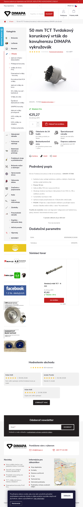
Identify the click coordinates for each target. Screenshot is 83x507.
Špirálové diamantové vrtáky (17, 102)
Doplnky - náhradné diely (16, 221)
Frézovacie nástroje (15, 142)
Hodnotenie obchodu (41, 362)
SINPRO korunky (17, 106)
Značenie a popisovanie (15, 188)
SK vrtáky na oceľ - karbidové (17, 92)
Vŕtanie (14, 54)
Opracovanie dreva (16, 174)
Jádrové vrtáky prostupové (16, 111)
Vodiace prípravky (17, 128)
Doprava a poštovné (37, 473)
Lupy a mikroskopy (15, 201)
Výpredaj (14, 233)
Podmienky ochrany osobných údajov (40, 486)
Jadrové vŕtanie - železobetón (17, 59)
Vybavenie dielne (15, 181)
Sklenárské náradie (15, 135)
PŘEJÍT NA (71, 6)
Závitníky (14, 207)
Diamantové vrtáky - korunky (17, 74)
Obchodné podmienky (38, 482)
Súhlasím (67, 496)
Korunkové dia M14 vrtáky (18, 80)
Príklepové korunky (18, 64)
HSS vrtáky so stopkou (16, 123)
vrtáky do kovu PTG (16, 69)
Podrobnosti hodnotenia (56, 52)
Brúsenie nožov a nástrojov (16, 166)
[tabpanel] (54, 282)
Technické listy (35, 479)
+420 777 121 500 (61, 450)
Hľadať (49, 14)
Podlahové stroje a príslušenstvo (17, 159)
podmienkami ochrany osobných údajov (39, 432)
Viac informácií (39, 498)
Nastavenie (16, 503)
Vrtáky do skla (16, 97)
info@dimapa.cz (37, 450)
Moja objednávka (9, 6)
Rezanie (14, 48)
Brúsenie (14, 38)
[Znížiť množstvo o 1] (38, 125)
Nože (13, 195)
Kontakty (20, 6)
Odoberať (68, 427)
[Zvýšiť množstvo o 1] (38, 122)
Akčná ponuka (16, 227)
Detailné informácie (47, 102)
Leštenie (14, 43)
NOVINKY (15, 238)
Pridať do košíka (56, 124)
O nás (33, 476)
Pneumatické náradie (16, 214)
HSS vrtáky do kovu (16, 117)
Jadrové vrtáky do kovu (17, 86)
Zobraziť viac (41, 402)
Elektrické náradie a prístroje (15, 151)
